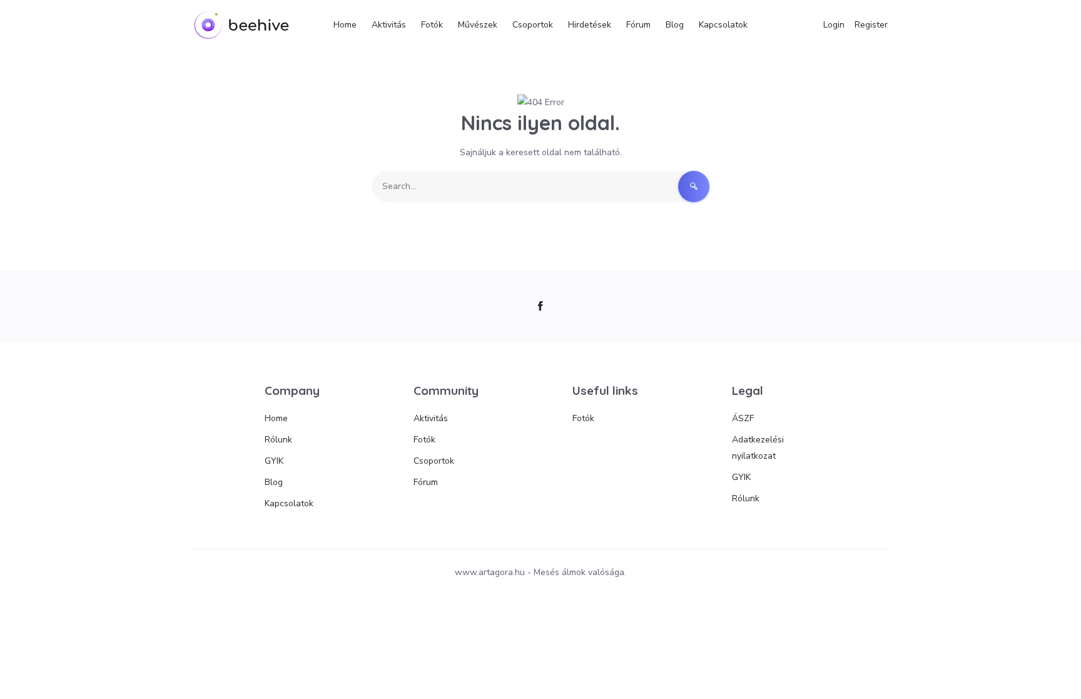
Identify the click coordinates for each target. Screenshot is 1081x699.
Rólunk (278, 440)
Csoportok (532, 25)
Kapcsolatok (723, 25)
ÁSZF (743, 418)
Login (834, 25)
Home (345, 25)
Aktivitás (389, 25)
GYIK (274, 461)
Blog (675, 25)
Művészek (477, 25)
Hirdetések (589, 25)
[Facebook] (541, 307)
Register (871, 25)
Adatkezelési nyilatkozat (758, 448)
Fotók (432, 25)
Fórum (638, 25)
